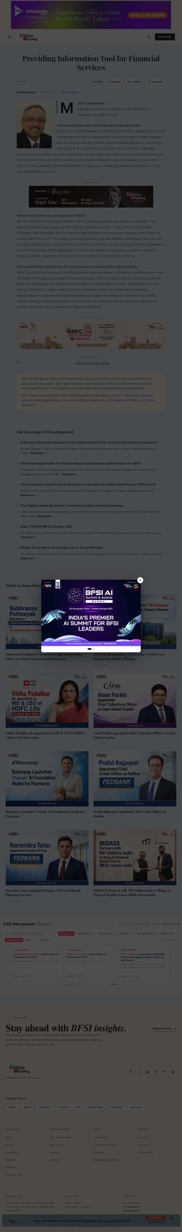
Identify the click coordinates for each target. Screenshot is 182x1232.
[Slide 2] (94, 649)
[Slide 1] (90, 649)
